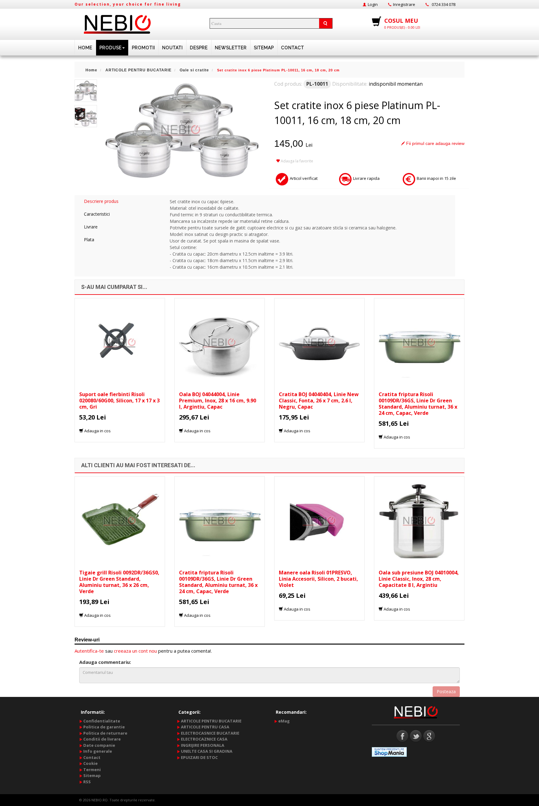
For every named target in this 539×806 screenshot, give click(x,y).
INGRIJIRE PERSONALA (202, 745)
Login (373, 4)
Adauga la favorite (296, 161)
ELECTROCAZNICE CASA (204, 739)
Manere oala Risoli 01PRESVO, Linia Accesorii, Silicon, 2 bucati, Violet (318, 578)
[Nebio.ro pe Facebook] (402, 735)
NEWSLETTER (231, 47)
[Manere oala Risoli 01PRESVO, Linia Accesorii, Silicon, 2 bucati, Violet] (319, 520)
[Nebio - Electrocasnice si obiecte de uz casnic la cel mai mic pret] (117, 22)
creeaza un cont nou (135, 651)
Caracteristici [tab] (97, 214)
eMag (284, 721)
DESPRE (199, 47)
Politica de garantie (104, 727)
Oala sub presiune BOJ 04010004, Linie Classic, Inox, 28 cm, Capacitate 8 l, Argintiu (419, 578)
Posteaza (446, 691)
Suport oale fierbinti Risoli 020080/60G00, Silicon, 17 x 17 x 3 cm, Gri (119, 400)
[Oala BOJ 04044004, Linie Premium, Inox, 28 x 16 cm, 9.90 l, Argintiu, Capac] (219, 342)
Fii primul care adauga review (434, 143)
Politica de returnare (105, 733)
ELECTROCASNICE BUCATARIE (210, 733)
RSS (87, 781)
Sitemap (264, 47)
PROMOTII (143, 47)
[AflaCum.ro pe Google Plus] (429, 735)
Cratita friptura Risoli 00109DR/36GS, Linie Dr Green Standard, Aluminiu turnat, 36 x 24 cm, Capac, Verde (418, 403)
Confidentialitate (101, 721)
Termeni (92, 769)
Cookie (90, 763)
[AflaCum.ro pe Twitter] (416, 735)
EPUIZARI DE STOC (199, 757)
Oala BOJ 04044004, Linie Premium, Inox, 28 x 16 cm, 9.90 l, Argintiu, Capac (217, 400)
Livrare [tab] (91, 227)
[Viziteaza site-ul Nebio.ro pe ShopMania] (389, 751)
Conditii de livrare (102, 739)
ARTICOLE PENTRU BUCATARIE (211, 721)
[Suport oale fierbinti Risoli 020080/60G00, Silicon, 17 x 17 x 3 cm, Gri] (120, 342)
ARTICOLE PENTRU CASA (205, 727)
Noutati (172, 47)
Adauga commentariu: (105, 662)
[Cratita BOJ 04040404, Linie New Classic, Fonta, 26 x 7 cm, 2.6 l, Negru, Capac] (319, 342)
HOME (85, 47)
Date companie (99, 745)
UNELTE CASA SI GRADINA (206, 751)
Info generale (97, 751)
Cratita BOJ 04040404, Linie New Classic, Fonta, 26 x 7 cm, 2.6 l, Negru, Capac (319, 400)
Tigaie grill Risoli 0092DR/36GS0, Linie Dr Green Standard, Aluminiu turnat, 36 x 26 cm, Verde (119, 582)
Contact (292, 47)
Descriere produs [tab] (101, 201)
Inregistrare (404, 4)
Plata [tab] (89, 239)
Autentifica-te (89, 651)
